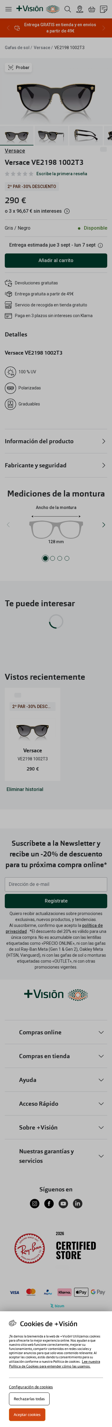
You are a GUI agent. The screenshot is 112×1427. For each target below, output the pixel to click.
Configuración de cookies (31, 1387)
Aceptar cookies (27, 1414)
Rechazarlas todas (29, 1398)
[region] (56, 1369)
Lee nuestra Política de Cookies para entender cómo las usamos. (54, 1364)
